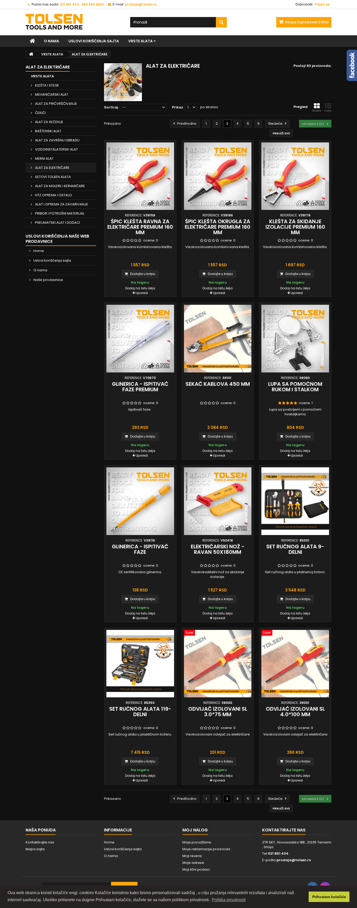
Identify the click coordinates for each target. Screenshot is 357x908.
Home (38, 250)
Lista (327, 110)
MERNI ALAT (44, 158)
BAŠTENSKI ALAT (47, 131)
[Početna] (32, 41)
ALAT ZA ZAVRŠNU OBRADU (56, 140)
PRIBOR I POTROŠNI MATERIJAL (59, 213)
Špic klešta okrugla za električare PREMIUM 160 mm (217, 227)
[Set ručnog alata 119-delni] (140, 664)
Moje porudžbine (196, 842)
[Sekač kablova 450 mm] (218, 338)
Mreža (316, 110)
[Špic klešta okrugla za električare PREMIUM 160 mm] (218, 176)
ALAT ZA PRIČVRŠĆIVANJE (55, 103)
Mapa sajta (35, 849)
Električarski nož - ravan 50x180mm (217, 549)
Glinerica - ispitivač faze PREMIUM (140, 386)
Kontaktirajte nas (40, 842)
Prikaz (177, 107)
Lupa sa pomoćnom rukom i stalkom (295, 386)
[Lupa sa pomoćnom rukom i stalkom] (295, 338)
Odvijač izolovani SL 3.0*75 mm (217, 711)
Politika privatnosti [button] (229, 900)
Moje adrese (193, 862)
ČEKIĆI (40, 112)
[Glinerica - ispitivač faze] (140, 501)
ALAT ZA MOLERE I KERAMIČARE (59, 185)
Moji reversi (192, 855)
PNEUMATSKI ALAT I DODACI (57, 222)
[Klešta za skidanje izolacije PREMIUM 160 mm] (295, 176)
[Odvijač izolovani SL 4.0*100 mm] (295, 664)
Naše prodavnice (48, 279)
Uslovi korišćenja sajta (93, 41)
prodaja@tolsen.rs (294, 860)
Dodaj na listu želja (140, 288)
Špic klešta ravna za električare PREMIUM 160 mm (140, 227)
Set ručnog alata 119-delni (140, 711)
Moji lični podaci (196, 869)
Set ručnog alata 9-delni (295, 549)
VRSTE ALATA (140, 41)
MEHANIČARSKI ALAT (51, 94)
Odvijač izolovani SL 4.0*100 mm (295, 711)
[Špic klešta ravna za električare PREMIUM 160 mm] (140, 176)
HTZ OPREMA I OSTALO (53, 195)
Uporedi (142, 293)
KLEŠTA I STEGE (46, 85)
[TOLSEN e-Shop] (74, 22)
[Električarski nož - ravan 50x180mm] (218, 501)
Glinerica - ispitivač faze (140, 549)
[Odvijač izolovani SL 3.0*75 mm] (218, 664)
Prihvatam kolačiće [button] (329, 897)
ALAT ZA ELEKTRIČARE (52, 167)
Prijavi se (322, 4)
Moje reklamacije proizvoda (206, 849)
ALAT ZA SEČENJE (48, 121)
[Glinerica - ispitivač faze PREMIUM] (140, 338)
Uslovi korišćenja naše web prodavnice (57, 238)
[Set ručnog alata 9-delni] (295, 501)
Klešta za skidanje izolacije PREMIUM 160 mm (295, 227)
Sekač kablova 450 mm (218, 384)
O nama (51, 41)
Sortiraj (111, 107)
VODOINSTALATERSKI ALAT (56, 149)
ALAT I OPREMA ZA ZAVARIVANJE (61, 204)
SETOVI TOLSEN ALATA (52, 176)
